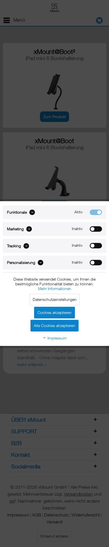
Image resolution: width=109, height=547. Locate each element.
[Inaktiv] (96, 229)
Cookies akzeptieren (54, 312)
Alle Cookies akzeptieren (54, 325)
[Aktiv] (96, 212)
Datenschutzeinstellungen (55, 299)
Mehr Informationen (54, 288)
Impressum (56, 338)
